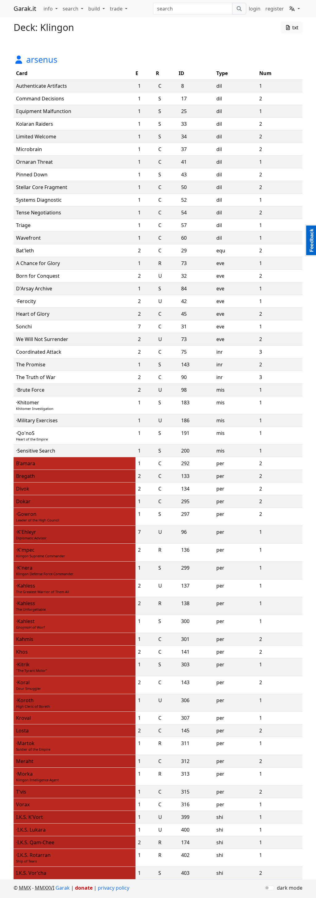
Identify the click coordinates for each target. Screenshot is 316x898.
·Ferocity (26, 301)
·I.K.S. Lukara (31, 829)
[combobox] (192, 9)
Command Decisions (40, 98)
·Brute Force (30, 389)
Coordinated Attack (38, 351)
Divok (22, 488)
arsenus (40, 59)
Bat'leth (25, 250)
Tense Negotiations (38, 212)
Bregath (25, 476)
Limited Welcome (36, 136)
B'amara (25, 463)
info (49, 8)
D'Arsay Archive (34, 288)
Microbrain (29, 149)
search (71, 8)
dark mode (289, 887)
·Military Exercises (37, 420)
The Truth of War (36, 377)
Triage (23, 225)
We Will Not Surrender (42, 339)
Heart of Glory (32, 313)
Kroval (23, 718)
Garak (63, 887)
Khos (22, 651)
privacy (113, 887)
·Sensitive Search (35, 450)
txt (294, 27)
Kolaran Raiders (34, 123)
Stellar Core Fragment (41, 187)
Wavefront (28, 237)
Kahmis (24, 639)
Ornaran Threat (34, 161)
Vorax (23, 804)
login (254, 8)
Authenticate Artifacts (41, 85)
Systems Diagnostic (39, 199)
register (274, 8)
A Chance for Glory (38, 263)
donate (84, 887)
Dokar (23, 501)
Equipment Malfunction (43, 111)
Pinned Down (32, 174)
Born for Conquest (38, 275)
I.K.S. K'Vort (29, 817)
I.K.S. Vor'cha (31, 873)
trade (117, 8)
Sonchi (24, 326)
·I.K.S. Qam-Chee (35, 842)
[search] (239, 9)
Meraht (24, 761)
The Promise (30, 364)
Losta (22, 730)
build (94, 8)
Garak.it (25, 8)
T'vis (21, 791)
